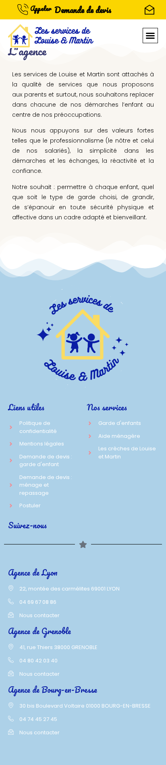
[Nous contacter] (149, 9)
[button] (150, 35)
